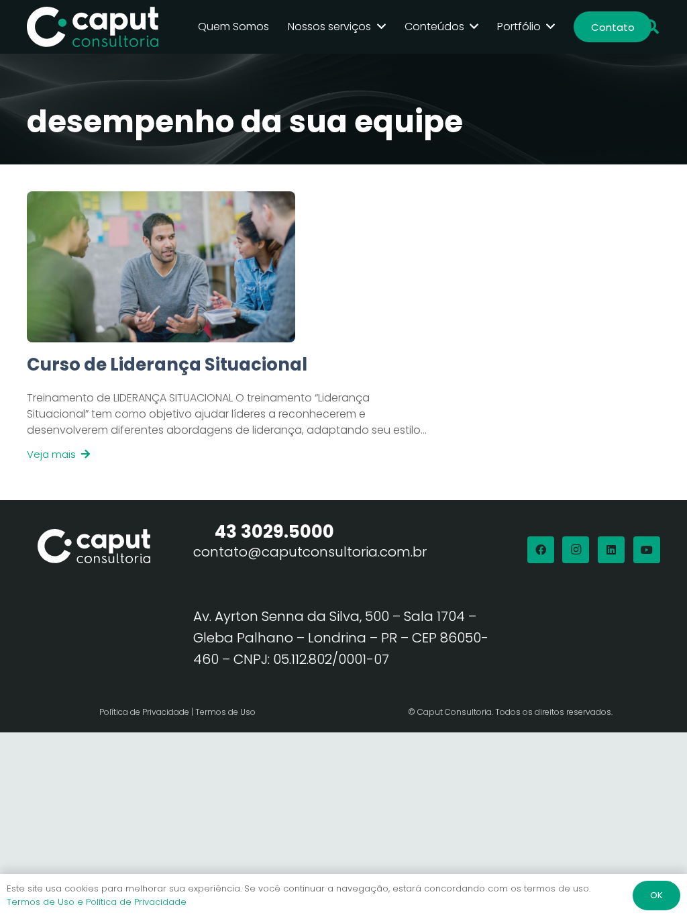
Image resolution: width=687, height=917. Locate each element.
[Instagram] (575, 549)
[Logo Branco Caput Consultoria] (92, 27)
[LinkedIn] (611, 549)
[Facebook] (540, 549)
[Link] (228, 407)
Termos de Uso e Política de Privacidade (97, 902)
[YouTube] (646, 549)
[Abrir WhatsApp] (653, 883)
